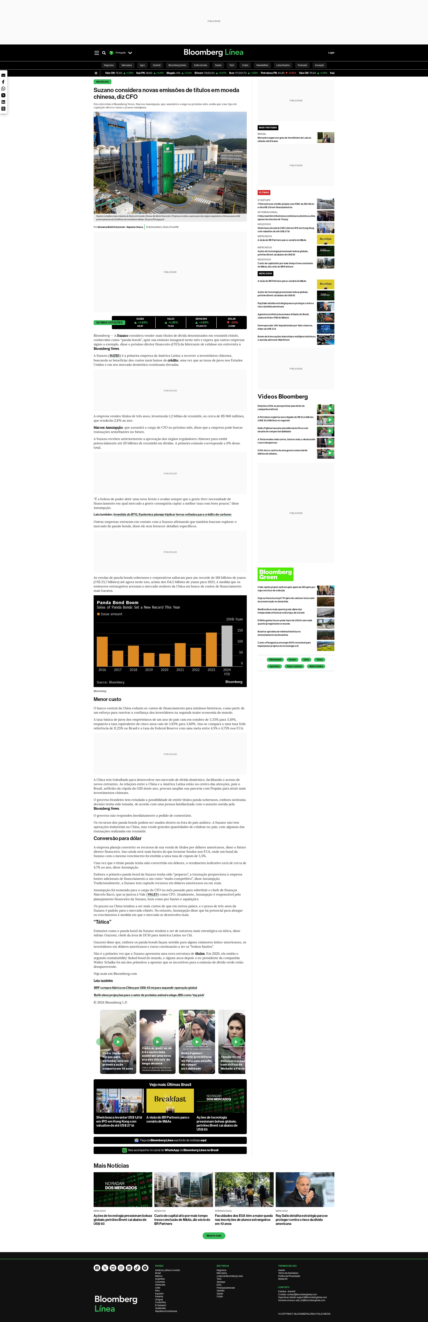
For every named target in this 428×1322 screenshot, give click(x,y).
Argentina (160, 1279)
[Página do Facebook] (97, 1267)
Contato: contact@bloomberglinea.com (297, 1294)
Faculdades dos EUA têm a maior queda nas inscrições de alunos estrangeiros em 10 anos (244, 1220)
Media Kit (282, 1279)
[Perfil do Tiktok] (137, 1267)
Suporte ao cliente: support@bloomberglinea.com (302, 1297)
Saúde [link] (218, 65)
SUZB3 (115, 356)
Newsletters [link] (262, 65)
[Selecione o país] (130, 52)
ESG (219, 1284)
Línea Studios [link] (283, 65)
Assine (281, 1270)
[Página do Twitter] (105, 1267)
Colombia (160, 1282)
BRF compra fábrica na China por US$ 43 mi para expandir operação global (145, 988)
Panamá (159, 1296)
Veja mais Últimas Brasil (170, 1084)
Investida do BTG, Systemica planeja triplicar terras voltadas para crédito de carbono (172, 514)
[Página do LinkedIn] (129, 1267)
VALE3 (153, 894)
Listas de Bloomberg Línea (230, 1276)
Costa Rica (160, 1302)
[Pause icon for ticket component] (96, 73)
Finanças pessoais (226, 1287)
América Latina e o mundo (167, 1270)
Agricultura (274, 666)
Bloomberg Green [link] (177, 65)
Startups (221, 1282)
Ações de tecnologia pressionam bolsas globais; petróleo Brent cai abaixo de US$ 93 (217, 1123)
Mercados (222, 1273)
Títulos (319, 659)
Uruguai (159, 1299)
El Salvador (160, 1305)
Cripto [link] (245, 65)
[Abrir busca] (104, 52)
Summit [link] (156, 65)
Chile (157, 1287)
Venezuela (160, 1284)
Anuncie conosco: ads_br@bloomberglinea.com (301, 1300)
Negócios (102, 81)
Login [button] (331, 52)
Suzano (292, 659)
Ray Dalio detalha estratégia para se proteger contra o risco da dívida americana (302, 1220)
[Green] (296, 574)
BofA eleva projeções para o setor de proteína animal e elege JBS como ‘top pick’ (149, 995)
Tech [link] (231, 65)
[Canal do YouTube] (113, 1267)
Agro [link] (142, 65)
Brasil (158, 1273)
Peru (157, 1290)
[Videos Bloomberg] (296, 397)
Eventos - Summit (286, 1291)
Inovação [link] (319, 65)
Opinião (221, 1290)
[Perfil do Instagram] (121, 1267)
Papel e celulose (294, 666)
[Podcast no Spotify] (145, 1267)
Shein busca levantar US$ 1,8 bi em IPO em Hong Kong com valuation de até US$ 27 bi (119, 1121)
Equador (159, 1293)
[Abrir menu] (97, 52)
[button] (3, 75)
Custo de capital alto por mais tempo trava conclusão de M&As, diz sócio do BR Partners (182, 1220)
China (306, 659)
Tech (219, 1279)
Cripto (220, 1296)
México (159, 1276)
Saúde (220, 1293)
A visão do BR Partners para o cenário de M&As (167, 1119)
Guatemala (160, 1308)
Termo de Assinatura (288, 1273)
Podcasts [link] (302, 65)
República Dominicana (166, 1311)
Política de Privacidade (289, 1276)
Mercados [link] (127, 65)
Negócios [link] (109, 65)
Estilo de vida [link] (200, 65)
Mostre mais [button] (214, 1235)
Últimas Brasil (275, 659)
